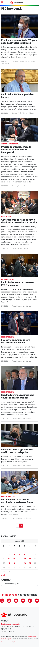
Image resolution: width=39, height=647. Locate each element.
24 (9, 567)
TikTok (30, 600)
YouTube (23, 600)
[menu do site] (2, 2)
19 (19, 563)
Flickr (37, 600)
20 (25, 563)
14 (30, 559)
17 (9, 563)
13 (25, 559)
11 (14, 559)
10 (9, 559)
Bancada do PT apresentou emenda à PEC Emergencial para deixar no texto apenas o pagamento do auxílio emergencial (17, 459)
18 (14, 563)
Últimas (6, 63)
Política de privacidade (7, 642)
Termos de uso (18, 642)
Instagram (9, 600)
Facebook (16, 600)
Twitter (2, 600)
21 (30, 563)
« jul (3, 575)
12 (19, 559)
